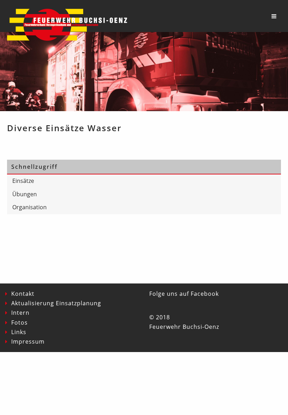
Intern (20, 313)
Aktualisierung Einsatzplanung (56, 303)
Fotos (19, 322)
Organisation (29, 207)
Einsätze (23, 181)
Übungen (24, 194)
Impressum (28, 341)
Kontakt (22, 294)
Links (18, 332)
